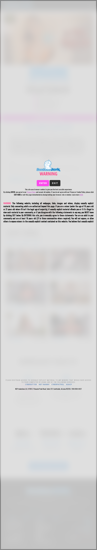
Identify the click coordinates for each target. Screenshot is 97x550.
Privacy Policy (31, 192)
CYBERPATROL (57, 384)
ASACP (69, 384)
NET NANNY (44, 384)
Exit (55, 183)
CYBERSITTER (31, 384)
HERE (81, 194)
